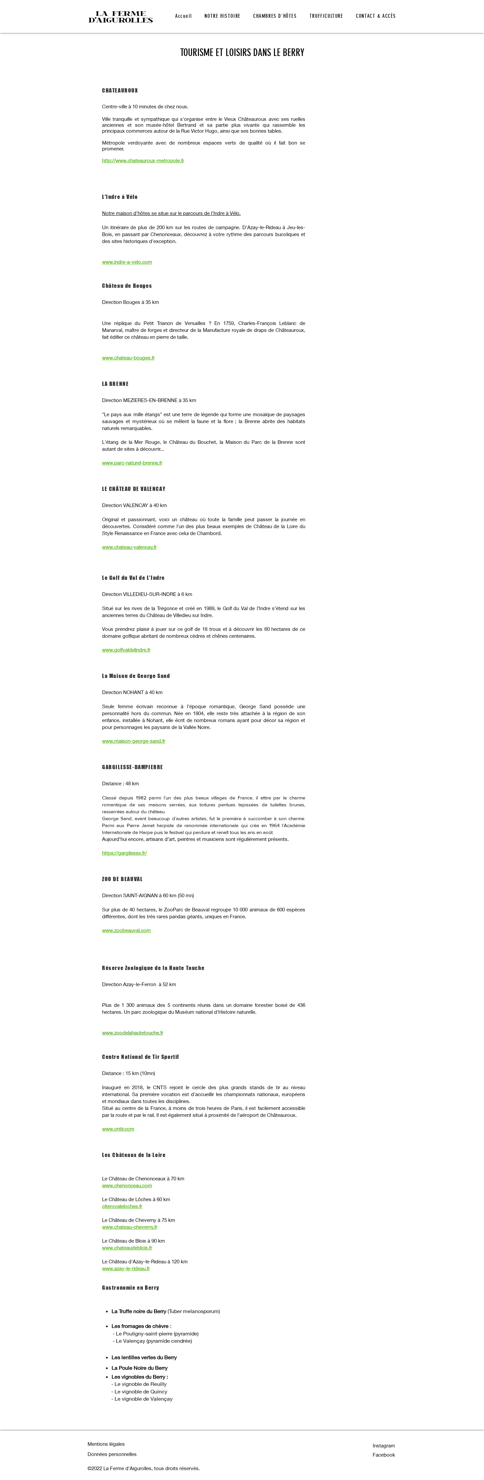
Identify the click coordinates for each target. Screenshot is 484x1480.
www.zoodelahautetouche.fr (132, 1033)
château (156, 811)
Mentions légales (106, 1444)
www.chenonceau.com (127, 1185)
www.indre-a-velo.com (127, 262)
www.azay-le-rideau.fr (126, 1268)
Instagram (384, 1445)
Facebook (384, 1455)
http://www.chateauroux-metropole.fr (143, 160)
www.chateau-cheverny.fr (129, 1227)
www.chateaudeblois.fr (127, 1248)
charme (297, 797)
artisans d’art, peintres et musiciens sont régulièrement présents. (217, 839)
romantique (114, 804)
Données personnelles (112, 1454)
